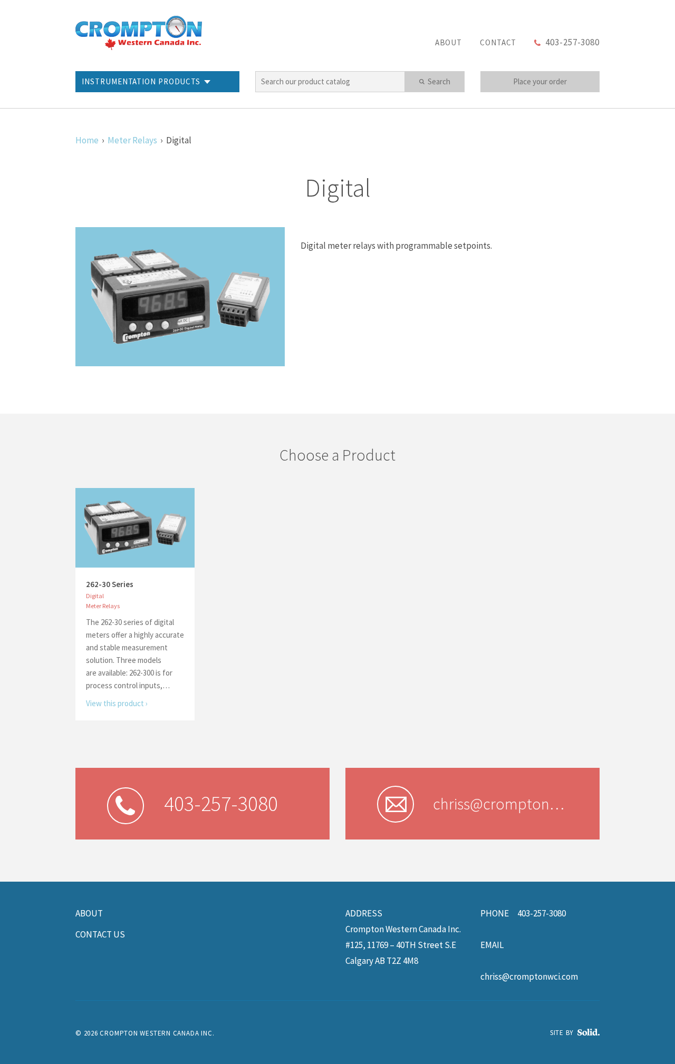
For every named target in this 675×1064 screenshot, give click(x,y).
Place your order (540, 81)
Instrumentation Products (141, 81)
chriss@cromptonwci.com (529, 976)
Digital (95, 596)
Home (87, 140)
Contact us (100, 934)
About (448, 42)
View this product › (117, 703)
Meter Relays (132, 140)
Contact (498, 42)
